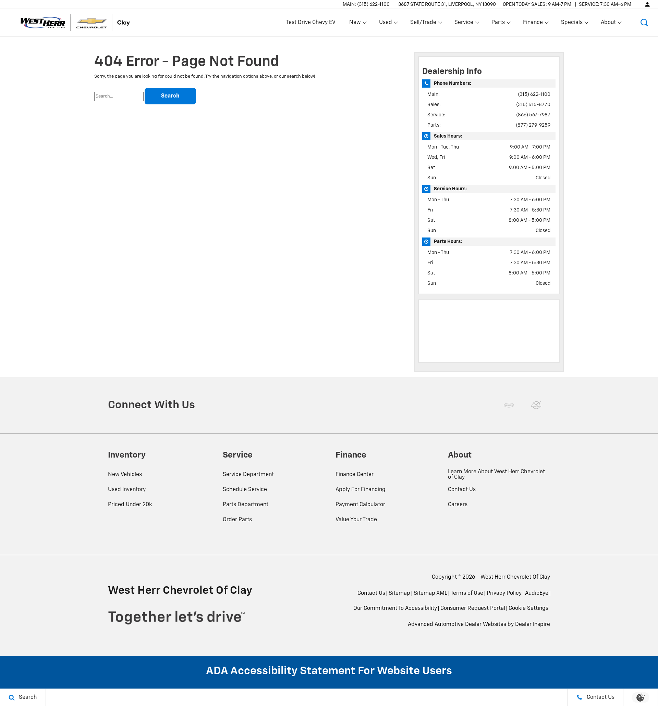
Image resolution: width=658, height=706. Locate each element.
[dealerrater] (536, 405)
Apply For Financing (361, 489)
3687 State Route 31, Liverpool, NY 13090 (447, 4)
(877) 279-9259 (533, 125)
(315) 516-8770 (533, 104)
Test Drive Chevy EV (311, 22)
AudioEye (536, 593)
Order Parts (237, 520)
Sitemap (399, 593)
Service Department (248, 474)
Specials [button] (572, 24)
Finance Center (355, 474)
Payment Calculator (360, 505)
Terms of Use (467, 593)
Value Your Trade (356, 520)
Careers (457, 505)
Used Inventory (127, 489)
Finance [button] (533, 24)
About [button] (608, 24)
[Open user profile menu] (647, 4)
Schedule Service (245, 489)
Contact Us (462, 489)
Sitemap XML (430, 593)
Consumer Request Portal (472, 608)
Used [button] (386, 24)
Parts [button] (498, 24)
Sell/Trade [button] (423, 24)
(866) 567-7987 (533, 115)
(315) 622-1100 (534, 94)
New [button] (356, 24)
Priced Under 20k (130, 505)
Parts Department (245, 505)
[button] (644, 22)
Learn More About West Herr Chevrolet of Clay (496, 474)
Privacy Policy (504, 593)
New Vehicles (125, 474)
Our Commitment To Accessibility (395, 608)
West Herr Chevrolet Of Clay (515, 577)
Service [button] (463, 24)
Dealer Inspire (532, 624)
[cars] (508, 405)
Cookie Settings (528, 608)
